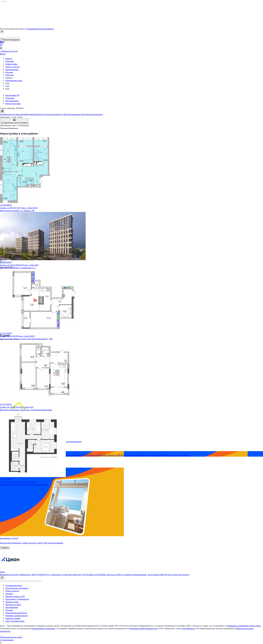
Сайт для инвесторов (14, 621)
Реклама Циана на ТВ (15, 596)
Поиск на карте (12, 591)
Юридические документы (16, 588)
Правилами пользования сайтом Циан (244, 625)
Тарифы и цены (12, 602)
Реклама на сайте (13, 604)
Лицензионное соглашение (43, 628)
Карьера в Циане (12, 618)
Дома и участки (12, 66)
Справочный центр (13, 585)
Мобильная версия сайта (11, 637)
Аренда (8, 58)
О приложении (6, 640)
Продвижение (11, 607)
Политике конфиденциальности (143, 628)
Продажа (9, 61)
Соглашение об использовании (40, 28)
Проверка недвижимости (16, 615)
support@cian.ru (188, 628)
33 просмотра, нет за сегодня (14, 122)
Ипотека (9, 72)
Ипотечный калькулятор (16, 612)
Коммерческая (11, 69)
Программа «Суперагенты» (17, 599)
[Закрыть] (2, 31)
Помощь (9, 610)
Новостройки (11, 64)
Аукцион (9, 593)
